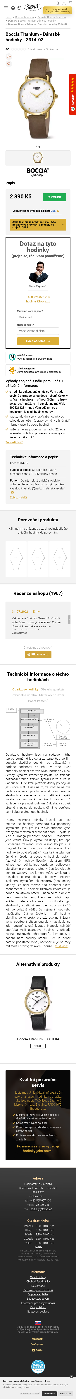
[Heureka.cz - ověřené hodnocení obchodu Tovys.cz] (38, 1367)
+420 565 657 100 (40, 1200)
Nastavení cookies (38, 1311)
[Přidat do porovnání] (9, 56)
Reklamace (38, 1286)
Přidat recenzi (40, 654)
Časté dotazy (38, 1277)
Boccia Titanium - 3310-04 (38, 1039)
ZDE (53, 210)
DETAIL (38, 1046)
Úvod (8, 17)
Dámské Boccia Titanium (51, 17)
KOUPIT (56, 197)
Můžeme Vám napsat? (30, 311)
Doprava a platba (38, 1294)
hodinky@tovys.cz (38, 301)
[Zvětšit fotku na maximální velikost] (9, 63)
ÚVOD (13, 7)
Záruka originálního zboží (38, 1290)
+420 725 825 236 (38, 297)
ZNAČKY (20, 7)
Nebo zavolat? (25, 324)
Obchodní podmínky (38, 1281)
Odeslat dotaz (35, 341)
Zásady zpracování (38, 1298)
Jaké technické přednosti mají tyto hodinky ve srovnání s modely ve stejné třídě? (34, 225)
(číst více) (61, 946)
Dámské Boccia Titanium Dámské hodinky (32, 20)
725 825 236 (42, 1204)
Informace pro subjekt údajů (38, 1303)
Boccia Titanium (24, 17)
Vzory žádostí (38, 1307)
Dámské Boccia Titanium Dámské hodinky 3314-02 (37, 24)
